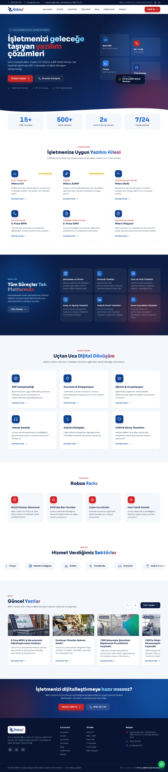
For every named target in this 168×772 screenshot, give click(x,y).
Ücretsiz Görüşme (51, 78)
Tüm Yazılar (149, 605)
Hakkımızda (109, 9)
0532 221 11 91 (16, 2)
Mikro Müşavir (92, 750)
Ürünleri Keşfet (18, 78)
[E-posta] (23, 749)
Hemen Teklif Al (69, 706)
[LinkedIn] (155, 2)
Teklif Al (151, 9)
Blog (97, 9)
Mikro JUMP (91, 736)
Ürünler (60, 9)
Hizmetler (85, 9)
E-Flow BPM (91, 743)
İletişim (122, 9)
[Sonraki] (135, 605)
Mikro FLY (90, 732)
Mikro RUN (90, 739)
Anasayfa (47, 9)
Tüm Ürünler (17, 309)
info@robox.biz (33, 2)
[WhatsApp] (159, 2)
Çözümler (72, 9)
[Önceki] (128, 605)
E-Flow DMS (91, 747)
